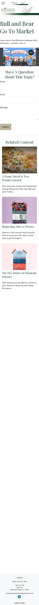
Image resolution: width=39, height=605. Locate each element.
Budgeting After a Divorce (18, 226)
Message (4, 107)
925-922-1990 (22, 581)
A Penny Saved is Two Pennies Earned (15, 178)
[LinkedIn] (19, 596)
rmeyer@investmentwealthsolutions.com (19, 593)
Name (2, 81)
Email (2, 94)
